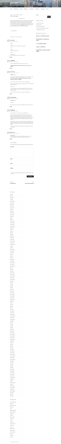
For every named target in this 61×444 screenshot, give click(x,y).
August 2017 (12, 216)
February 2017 (12, 221)
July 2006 (11, 384)
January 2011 (12, 312)
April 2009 (11, 347)
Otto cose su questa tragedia (40, 26)
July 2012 (11, 282)
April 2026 (11, 194)
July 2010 (11, 322)
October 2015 (12, 242)
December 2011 (12, 294)
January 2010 (12, 332)
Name (11, 158)
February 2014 (12, 259)
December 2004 (12, 387)
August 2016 (12, 227)
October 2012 (12, 277)
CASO (11, 408)
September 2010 (12, 319)
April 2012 (11, 287)
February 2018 (12, 212)
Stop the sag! (43, 46)
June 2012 (11, 284)
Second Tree (12, 435)
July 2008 (11, 362)
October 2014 (12, 251)
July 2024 (11, 196)
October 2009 (12, 337)
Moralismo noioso (12, 430)
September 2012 (12, 279)
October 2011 (12, 297)
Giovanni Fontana (13, 97)
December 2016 (12, 222)
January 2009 (12, 352)
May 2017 (11, 219)
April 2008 (11, 367)
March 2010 (12, 329)
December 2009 (12, 334)
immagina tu (12, 418)
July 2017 (11, 217)
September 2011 (12, 299)
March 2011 (11, 309)
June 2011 (11, 304)
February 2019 (12, 207)
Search (49, 16)
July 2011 (11, 302)
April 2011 (11, 307)
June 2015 (11, 246)
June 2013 (11, 267)
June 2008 (11, 364)
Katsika (11, 420)
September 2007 (12, 377)
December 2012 (12, 274)
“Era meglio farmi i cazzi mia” (40, 29)
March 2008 (12, 369)
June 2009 (11, 344)
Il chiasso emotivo (38, 24)
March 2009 (12, 349)
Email (11, 163)
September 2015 (12, 244)
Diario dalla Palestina (13, 410)
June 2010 (11, 324)
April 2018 (11, 209)
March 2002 (12, 392)
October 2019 (12, 202)
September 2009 (12, 339)
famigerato (23, 24)
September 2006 (12, 382)
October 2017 (12, 214)
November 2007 (12, 374)
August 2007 (12, 379)
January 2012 (12, 292)
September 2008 (12, 359)
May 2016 (11, 232)
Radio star (11, 433)
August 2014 (12, 252)
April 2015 (11, 247)
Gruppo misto (12, 413)
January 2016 (12, 239)
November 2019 (12, 201)
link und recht (12, 425)
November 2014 (12, 249)
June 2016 (11, 231)
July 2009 (11, 342)
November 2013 (12, 262)
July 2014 (11, 254)
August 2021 (12, 197)
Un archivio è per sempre (39, 23)
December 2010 (12, 314)
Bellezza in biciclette (13, 405)
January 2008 (12, 372)
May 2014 (11, 257)
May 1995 (11, 394)
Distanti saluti (18, 3)
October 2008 (12, 357)
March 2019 (12, 206)
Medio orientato (12, 428)
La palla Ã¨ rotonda (12, 423)
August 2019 (12, 204)
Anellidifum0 (12, 60)
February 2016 (12, 237)
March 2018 (12, 211)
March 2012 (12, 289)
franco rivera (13, 135)
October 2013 (12, 264)
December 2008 (12, 354)
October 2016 (12, 224)
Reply (11, 57)
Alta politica (11, 403)
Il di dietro (11, 415)
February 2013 (12, 272)
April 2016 (11, 234)
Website (11, 168)
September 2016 (12, 226)
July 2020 (11, 199)
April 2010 (11, 327)
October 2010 (12, 317)
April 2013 (11, 269)
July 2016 (11, 229)
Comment (12, 146)
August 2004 (12, 389)
